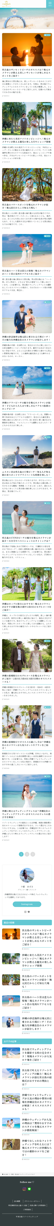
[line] (28, 912)
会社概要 (18, 1201)
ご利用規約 (27, 1209)
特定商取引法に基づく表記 (17, 1205)
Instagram (27, 904)
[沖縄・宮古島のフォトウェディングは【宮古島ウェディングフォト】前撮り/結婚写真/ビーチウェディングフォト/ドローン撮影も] (6, 4)
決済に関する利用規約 (37, 1205)
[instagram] (25, 912)
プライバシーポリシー (32, 1201)
